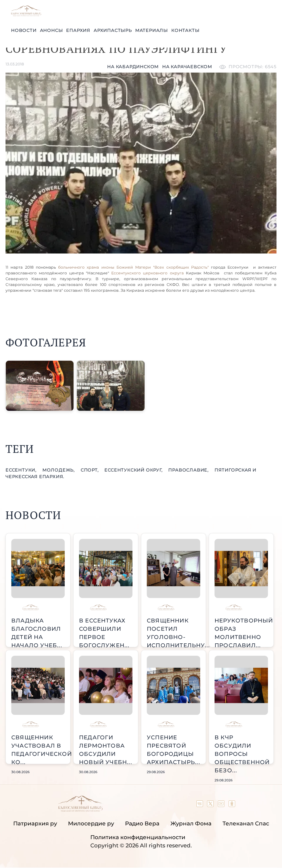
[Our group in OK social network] (232, 805)
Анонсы (51, 30)
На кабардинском (133, 66)
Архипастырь (113, 30)
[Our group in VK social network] (200, 805)
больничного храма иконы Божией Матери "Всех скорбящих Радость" (133, 267)
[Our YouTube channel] (222, 805)
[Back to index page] (26, 14)
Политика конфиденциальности (137, 837)
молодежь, (59, 470)
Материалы (151, 30)
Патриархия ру (35, 823)
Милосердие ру (91, 823)
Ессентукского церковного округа (147, 273)
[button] (40, 386)
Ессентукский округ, (134, 470)
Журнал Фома (191, 823)
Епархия (78, 30)
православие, (189, 470)
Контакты (185, 30)
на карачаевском (187, 66)
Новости (24, 30)
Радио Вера (142, 823)
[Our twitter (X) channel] (211, 805)
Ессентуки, (22, 470)
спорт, (90, 470)
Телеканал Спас (246, 823)
